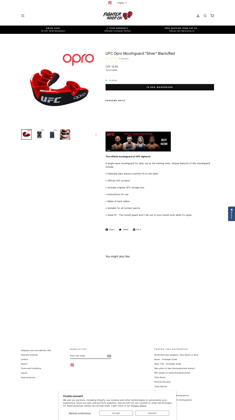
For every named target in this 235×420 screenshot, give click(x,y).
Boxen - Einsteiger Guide (165, 359)
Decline (152, 413)
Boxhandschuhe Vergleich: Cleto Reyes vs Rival (176, 355)
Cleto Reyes (160, 377)
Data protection (28, 377)
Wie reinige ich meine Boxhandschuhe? (172, 373)
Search (24, 364)
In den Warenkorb (160, 87)
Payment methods (29, 355)
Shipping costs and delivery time (36, 350)
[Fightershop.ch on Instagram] (72, 365)
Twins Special (160, 386)
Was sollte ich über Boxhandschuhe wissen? (174, 368)
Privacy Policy (138, 405)
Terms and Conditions (31, 368)
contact (24, 359)
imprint (24, 373)
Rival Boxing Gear (162, 382)
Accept (116, 413)
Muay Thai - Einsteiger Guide (167, 364)
